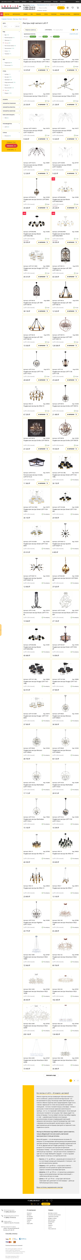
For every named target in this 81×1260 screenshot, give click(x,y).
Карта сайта (30, 1223)
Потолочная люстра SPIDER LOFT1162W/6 (61, 166)
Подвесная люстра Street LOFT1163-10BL (64, 476)
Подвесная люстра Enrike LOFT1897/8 (65, 440)
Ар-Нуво (7, 74)
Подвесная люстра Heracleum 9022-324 (64, 992)
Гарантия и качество (53, 1216)
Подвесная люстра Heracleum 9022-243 (64, 1027)
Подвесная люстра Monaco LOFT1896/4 (61, 717)
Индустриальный (10, 82)
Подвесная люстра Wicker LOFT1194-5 (65, 62)
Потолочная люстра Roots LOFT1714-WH (65, 613)
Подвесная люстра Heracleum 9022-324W (35, 1027)
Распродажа (30, 1218)
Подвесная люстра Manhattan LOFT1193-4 (33, 820)
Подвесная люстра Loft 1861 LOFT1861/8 (33, 338)
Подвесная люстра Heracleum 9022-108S (64, 1061)
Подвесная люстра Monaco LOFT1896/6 (32, 751)
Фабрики (29, 1215)
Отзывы (31, 1)
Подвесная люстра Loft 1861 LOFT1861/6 (62, 304)
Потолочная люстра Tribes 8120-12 (35, 96)
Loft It (7, 127)
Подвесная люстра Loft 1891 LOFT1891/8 (33, 304)
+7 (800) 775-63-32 (29, 7)
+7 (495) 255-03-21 (29, 9)
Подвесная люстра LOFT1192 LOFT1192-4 (62, 820)
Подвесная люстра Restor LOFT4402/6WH (61, 200)
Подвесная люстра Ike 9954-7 (62, 888)
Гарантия (16, 1)
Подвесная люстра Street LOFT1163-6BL (64, 510)
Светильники (9, 48)
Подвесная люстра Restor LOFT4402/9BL (32, 235)
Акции (28, 1221)
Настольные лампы (10, 45)
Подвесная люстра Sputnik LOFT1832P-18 (32, 579)
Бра (7, 35)
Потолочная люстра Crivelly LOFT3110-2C (32, 476)
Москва (32, 5)
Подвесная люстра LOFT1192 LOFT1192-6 (33, 372)
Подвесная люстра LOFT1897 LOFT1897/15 (62, 338)
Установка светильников (54, 1215)
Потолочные (8, 65)
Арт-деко (8, 77)
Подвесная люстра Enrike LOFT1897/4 (65, 406)
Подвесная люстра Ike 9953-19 (62, 854)
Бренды (55, 1)
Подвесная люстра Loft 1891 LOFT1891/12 (62, 269)
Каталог (1, 14)
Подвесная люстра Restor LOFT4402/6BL (32, 648)
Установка (38, 1)
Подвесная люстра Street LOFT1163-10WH (35, 510)
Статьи (50, 1227)
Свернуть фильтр (30, 30)
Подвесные (8, 62)
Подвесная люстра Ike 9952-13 (33, 854)
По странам (30, 1216)
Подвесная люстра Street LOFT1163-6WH (35, 545)
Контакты (62, 1)
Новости (50, 1225)
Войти (77, 1)
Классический (9, 87)
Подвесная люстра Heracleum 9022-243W (35, 1061)
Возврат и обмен (52, 1218)
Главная (4, 19)
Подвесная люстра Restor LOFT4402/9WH (61, 235)
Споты (7, 51)
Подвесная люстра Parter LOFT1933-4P (64, 648)
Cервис (50, 1210)
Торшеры (8, 53)
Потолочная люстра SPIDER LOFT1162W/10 (32, 131)
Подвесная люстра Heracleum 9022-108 (64, 923)
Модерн (8, 93)
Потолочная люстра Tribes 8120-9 (64, 96)
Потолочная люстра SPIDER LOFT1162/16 (32, 166)
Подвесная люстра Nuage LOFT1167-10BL (35, 682)
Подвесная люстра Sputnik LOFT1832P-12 (61, 545)
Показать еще (51, 1075)
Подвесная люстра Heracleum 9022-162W (35, 992)
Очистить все (74, 34)
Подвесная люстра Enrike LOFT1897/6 (36, 440)
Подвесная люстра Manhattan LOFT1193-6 (33, 786)
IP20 (7, 118)
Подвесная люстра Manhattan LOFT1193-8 (62, 786)
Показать (10, 146)
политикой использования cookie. (14, 1253)
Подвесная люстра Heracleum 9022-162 (64, 958)
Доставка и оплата (7, 1)
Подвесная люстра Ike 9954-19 (33, 406)
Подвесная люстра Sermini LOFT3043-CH (36, 200)
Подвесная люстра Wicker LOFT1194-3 (36, 62)
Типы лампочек (52, 1228)
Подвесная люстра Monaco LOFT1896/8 (61, 751)
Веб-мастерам (51, 1220)
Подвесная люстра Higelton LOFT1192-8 (32, 923)
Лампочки (8, 40)
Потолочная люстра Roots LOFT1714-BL (36, 613)
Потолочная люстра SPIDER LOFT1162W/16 (61, 131)
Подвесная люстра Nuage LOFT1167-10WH (35, 269)
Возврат (24, 1)
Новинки (29, 1220)
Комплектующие (9, 37)
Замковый (8, 79)
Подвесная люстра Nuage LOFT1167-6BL (64, 682)
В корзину (41, 70)
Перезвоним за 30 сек (43, 5)
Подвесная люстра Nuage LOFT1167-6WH (36, 717)
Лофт (20, 19)
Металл (32, 36)
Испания (8, 135)
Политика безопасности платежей (14, 1245)
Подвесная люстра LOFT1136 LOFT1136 (62, 372)
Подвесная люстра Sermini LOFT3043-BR (65, 579)
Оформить (46, 1204)
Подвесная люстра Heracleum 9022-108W (35, 958)
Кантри (7, 85)
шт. (35, 1204)
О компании (31, 1210)
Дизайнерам (47, 1)
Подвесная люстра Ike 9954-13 (33, 888)
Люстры (15, 19)
